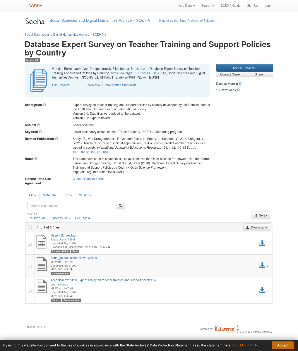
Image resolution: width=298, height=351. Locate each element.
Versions (85, 195)
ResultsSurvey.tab (63, 235)
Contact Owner (230, 74)
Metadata (49, 195)
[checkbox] (30, 227)
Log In (269, 5)
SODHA (35, 5)
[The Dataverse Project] (227, 328)
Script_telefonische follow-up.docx (74, 257)
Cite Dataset (61, 85)
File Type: (36, 218)
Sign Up (252, 5)
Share (259, 74)
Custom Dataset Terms (88, 178)
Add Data (186, 5)
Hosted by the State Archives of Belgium (187, 20)
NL (257, 345)
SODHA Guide (231, 5)
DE (234, 345)
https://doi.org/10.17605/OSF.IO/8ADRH (138, 73)
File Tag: (83, 218)
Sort (262, 215)
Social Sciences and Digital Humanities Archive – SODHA (64, 34)
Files (32, 195)
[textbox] (71, 205)
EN (242, 345)
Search (206, 5)
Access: (60, 218)
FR (250, 345)
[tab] (32, 195)
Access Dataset (244, 68)
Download (257, 227)
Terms (67, 195)
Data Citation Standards (119, 85)
